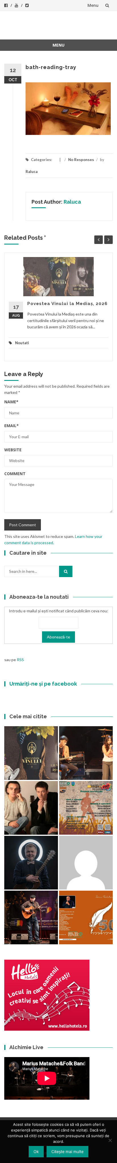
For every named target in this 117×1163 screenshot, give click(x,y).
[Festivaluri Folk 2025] (31, 917)
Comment (15, 473)
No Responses (81, 159)
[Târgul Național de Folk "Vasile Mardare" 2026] (86, 808)
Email (11, 425)
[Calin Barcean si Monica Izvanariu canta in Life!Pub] (31, 863)
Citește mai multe (67, 1151)
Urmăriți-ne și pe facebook (43, 684)
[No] (110, 1140)
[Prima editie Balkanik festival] (86, 863)
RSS (20, 659)
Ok (36, 1151)
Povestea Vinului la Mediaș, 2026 (67, 303)
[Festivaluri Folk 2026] (86, 753)
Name (11, 401)
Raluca (31, 171)
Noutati (22, 343)
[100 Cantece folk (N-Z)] (31, 808)
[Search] (65, 571)
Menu (93, 5)
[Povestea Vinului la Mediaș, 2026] (31, 753)
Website (13, 449)
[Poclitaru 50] (86, 917)
